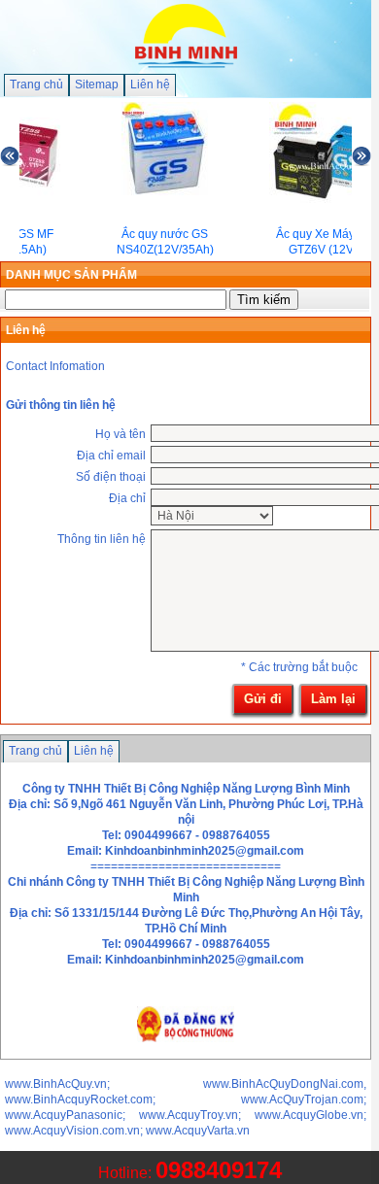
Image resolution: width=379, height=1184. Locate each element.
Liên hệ (150, 84)
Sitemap (97, 84)
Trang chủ (36, 84)
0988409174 (218, 1170)
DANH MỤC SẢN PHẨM (71, 275)
